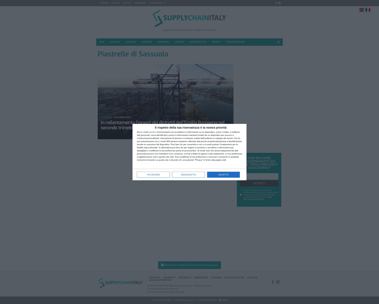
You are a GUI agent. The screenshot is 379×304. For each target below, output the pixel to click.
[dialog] (189, 152)
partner (152, 132)
